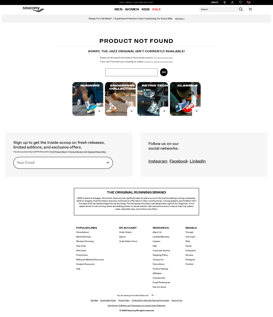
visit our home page (164, 58)
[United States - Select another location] (152, 295)
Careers (156, 241)
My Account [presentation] (128, 228)
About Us (157, 232)
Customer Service (161, 250)
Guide (188, 246)
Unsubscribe (159, 278)
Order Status (125, 232)
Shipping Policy (160, 255)
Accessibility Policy (108, 301)
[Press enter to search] (240, 9)
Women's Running (85, 241)
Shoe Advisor (82, 232)
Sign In (122, 237)
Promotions (82, 255)
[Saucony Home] (33, 9)
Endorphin (191, 250)
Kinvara (189, 255)
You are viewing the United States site (132, 296)
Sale (156, 9)
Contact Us (158, 260)
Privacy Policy (60, 152)
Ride (188, 241)
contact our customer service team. (158, 62)
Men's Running (83, 237)
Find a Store (158, 264)
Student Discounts (85, 264)
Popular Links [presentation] (86, 228)
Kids (146, 9)
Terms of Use (176, 301)
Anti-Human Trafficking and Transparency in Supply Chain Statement (136, 306)
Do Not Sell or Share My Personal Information (150, 301)
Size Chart (81, 246)
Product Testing (160, 269)
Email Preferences (161, 282)
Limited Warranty (161, 237)
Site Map (94, 301)
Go (164, 72)
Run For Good (159, 287)
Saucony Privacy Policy (97, 152)
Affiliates (157, 273)
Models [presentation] (191, 228)
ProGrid (189, 264)
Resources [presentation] (161, 228)
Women (132, 9)
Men (118, 9)
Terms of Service (76, 152)
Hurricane (190, 237)
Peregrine (190, 260)
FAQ (155, 246)
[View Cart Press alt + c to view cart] (250, 9)
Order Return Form (128, 241)
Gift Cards (81, 250)
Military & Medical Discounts (90, 260)
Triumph (190, 232)
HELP (214, 2)
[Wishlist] (240, 2)
